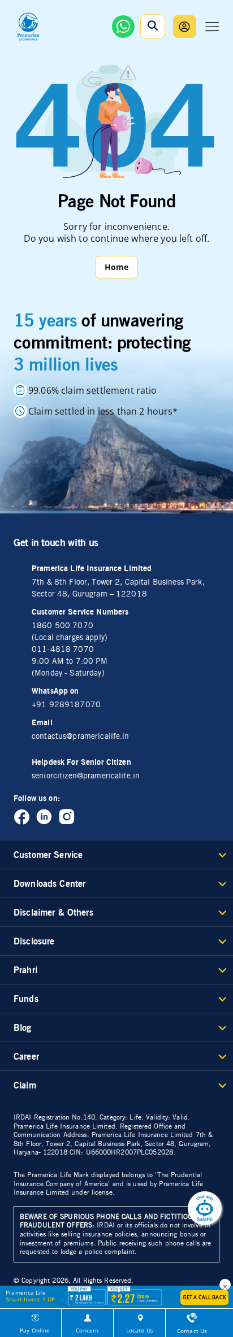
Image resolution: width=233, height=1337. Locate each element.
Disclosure (34, 941)
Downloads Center (49, 883)
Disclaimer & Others (53, 912)
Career (26, 1056)
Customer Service (48, 854)
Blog (23, 1027)
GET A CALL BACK (204, 1297)
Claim (25, 1085)
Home (117, 267)
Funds (26, 998)
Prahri (25, 969)
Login (184, 26)
